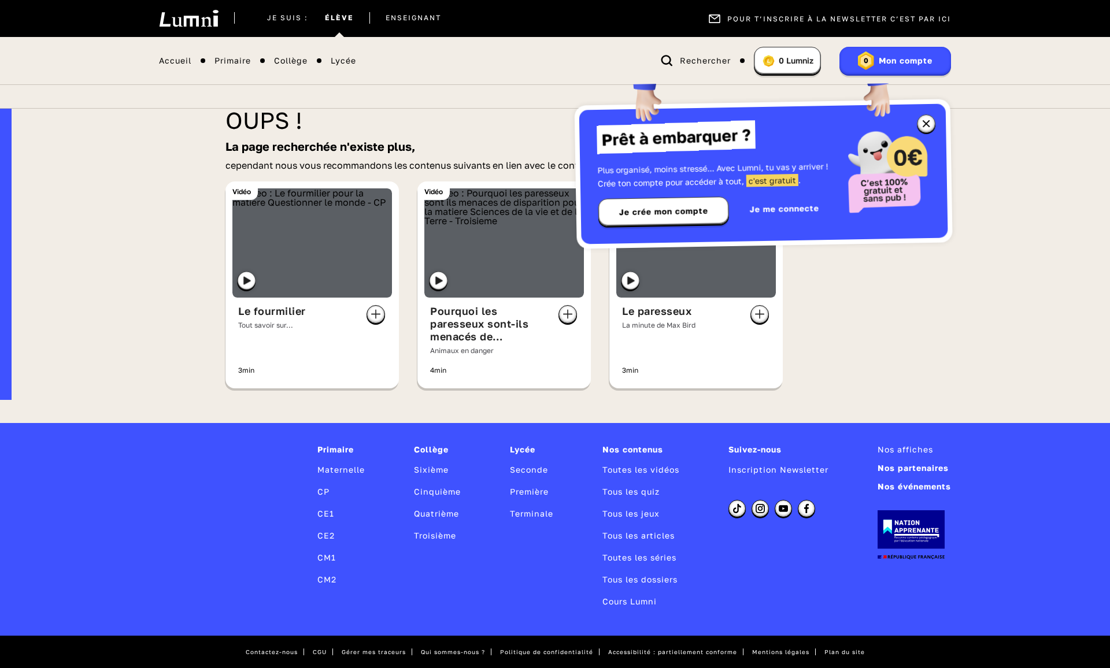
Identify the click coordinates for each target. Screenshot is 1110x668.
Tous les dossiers (640, 579)
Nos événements (914, 486)
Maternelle (341, 469)
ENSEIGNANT (413, 18)
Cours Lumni (629, 601)
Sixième (431, 469)
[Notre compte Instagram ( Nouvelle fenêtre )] (760, 508)
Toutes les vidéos (640, 469)
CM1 (326, 557)
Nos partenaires (913, 468)
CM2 (326, 579)
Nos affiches (905, 449)
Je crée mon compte (663, 211)
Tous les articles (638, 535)
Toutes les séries (639, 557)
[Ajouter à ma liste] (376, 314)
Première (529, 491)
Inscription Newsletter (778, 469)
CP (323, 491)
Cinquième (437, 491)
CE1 (325, 513)
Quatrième (436, 513)
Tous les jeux (631, 513)
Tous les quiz (631, 491)
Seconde (529, 469)
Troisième (435, 535)
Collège (291, 61)
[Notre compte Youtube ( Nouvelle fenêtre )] (783, 508)
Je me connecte (784, 208)
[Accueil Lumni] (189, 18)
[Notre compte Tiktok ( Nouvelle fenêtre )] (737, 508)
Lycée (343, 61)
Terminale (531, 513)
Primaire (232, 61)
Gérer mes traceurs (374, 651)
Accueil (175, 61)
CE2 (326, 535)
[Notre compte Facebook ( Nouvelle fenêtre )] (806, 508)
